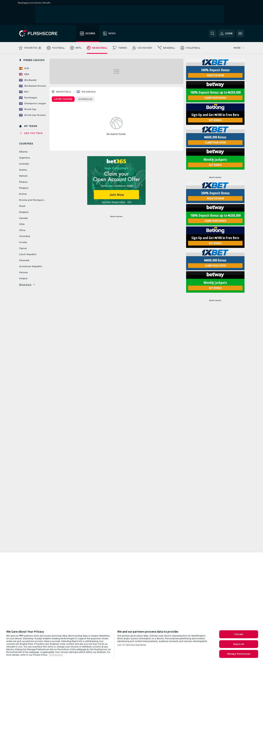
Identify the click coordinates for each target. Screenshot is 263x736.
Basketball (64, 91)
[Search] (212, 33)
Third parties (56, 654)
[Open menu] (240, 33)
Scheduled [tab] (85, 99)
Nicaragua (89, 91)
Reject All (238, 644)
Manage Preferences (238, 653)
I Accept (238, 634)
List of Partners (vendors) (131, 645)
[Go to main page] (41, 33)
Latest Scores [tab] (63, 99)
